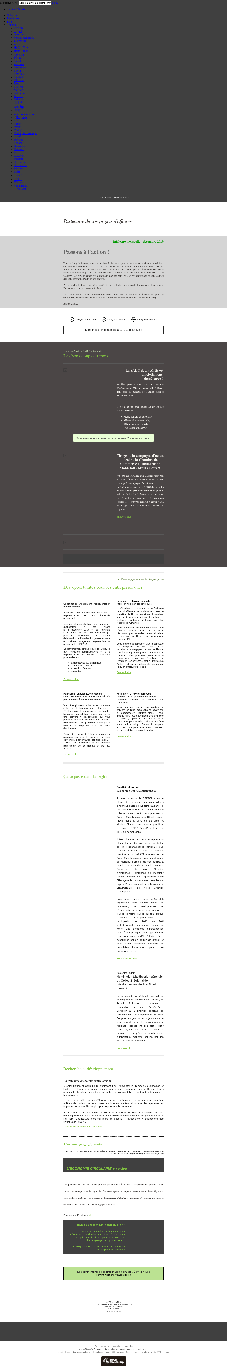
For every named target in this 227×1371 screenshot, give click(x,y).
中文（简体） (22, 47)
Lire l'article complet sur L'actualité (82, 1126)
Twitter (16, 9)
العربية (18, 31)
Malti (17, 120)
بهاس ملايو (20, 117)
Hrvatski (19, 54)
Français (19, 73)
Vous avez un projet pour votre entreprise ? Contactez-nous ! (113, 438)
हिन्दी (16, 83)
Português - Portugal (25, 133)
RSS (9, 21)
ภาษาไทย (20, 175)
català (17, 44)
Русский (19, 139)
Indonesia (19, 93)
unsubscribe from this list (107, 1349)
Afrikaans (19, 34)
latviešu (18, 158)
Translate (12, 24)
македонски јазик (24, 113)
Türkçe (18, 179)
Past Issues (13, 18)
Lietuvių (19, 155)
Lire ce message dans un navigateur (114, 197)
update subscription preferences (134, 1349)
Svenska (19, 149)
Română (19, 136)
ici (90, 1215)
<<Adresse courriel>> (123, 1346)
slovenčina (20, 162)
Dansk (17, 61)
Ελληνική (19, 80)
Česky (17, 57)
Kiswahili (19, 146)
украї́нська (20, 185)
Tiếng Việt (20, 188)
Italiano (18, 99)
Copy (55, 2)
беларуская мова (24, 37)
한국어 (18, 110)
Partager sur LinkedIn (147, 319)
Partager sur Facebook (86, 319)
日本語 (18, 102)
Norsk (17, 123)
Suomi (17, 70)
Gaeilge (18, 89)
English (18, 27)
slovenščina (20, 165)
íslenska (18, 96)
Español (18, 142)
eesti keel (19, 64)
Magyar (18, 86)
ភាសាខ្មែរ (19, 106)
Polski (17, 126)
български (20, 40)
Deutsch (18, 77)
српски (18, 168)
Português (19, 130)
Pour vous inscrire (127, 958)
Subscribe (12, 15)
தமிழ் (17, 171)
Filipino (18, 182)
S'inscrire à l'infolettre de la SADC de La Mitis (113, 329)
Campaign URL (9, 2)
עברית (17, 152)
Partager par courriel (117, 319)
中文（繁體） (22, 51)
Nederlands (20, 67)
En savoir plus (124, 516)
